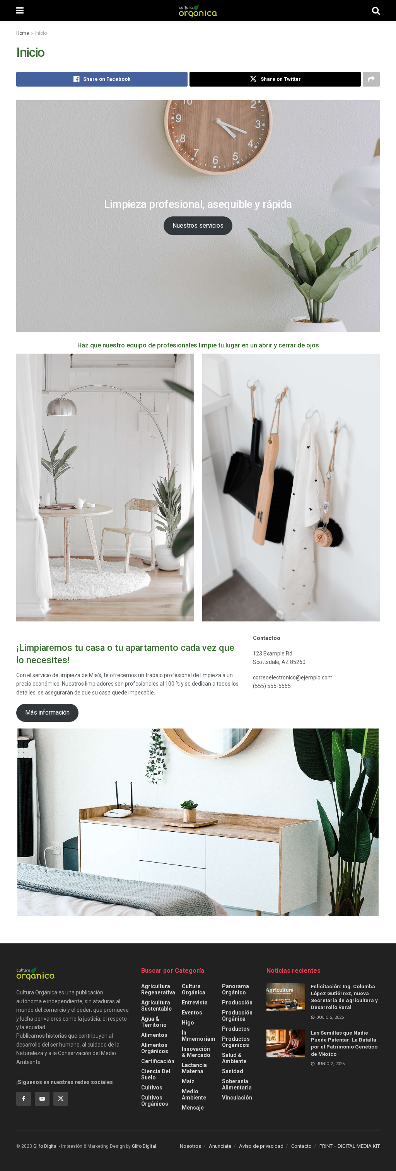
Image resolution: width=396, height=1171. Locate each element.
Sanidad (232, 1071)
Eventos (192, 1012)
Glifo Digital (45, 1146)
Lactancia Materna (194, 1068)
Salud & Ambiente (234, 1058)
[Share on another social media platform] (371, 79)
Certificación (157, 1061)
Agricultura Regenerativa (158, 989)
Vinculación (237, 1097)
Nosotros (190, 1146)
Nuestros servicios (198, 225)
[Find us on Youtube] (42, 1099)
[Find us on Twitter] (60, 1099)
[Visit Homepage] (198, 11)
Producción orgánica (237, 1015)
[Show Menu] (20, 10)
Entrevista (195, 1002)
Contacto (301, 1146)
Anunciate (220, 1146)
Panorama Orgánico (235, 989)
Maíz (188, 1081)
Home (22, 33)
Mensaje (193, 1108)
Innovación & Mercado (196, 1052)
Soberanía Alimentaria (237, 1084)
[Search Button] (376, 10)
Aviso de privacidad (261, 1146)
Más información (47, 712)
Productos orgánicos (236, 1042)
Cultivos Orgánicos (154, 1100)
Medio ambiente (194, 1094)
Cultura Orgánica (193, 989)
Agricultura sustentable (156, 1005)
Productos (236, 1029)
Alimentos (154, 1035)
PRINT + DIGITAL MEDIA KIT (349, 1146)
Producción (237, 1002)
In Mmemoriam (198, 1036)
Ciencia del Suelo (155, 1074)
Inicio (41, 33)
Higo (188, 1023)
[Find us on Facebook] (23, 1099)
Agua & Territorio (154, 1022)
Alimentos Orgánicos (154, 1048)
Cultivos (151, 1087)
